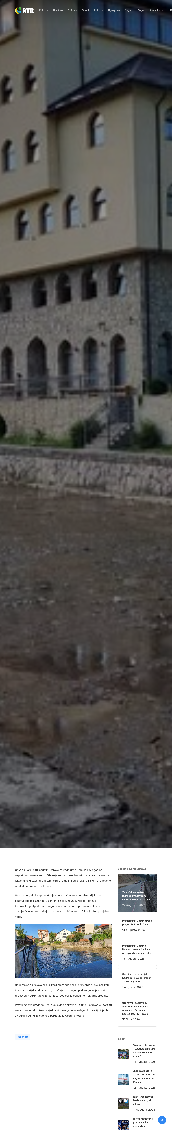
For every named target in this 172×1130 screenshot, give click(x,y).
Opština (64, 488)
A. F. (21, 488)
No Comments (144, 459)
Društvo (76, 488)
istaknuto (23, 1036)
